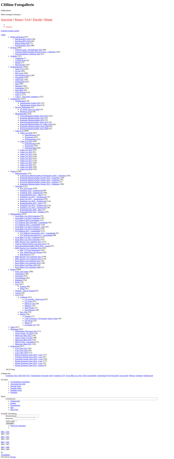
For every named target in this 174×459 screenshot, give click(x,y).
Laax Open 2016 (21, 353)
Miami (48, 19)
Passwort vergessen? (18, 426)
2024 (85, 376)
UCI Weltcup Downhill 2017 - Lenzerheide (36, 235)
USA (28, 19)
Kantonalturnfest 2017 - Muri (31, 195)
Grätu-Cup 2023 (26, 150)
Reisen (19, 19)
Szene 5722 (19, 69)
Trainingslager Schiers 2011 (30, 103)
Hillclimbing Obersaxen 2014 (26, 331)
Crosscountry (124, 376)
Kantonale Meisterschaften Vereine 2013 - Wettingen (39, 184)
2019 (24, 376)
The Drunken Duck (22, 75)
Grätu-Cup (19, 131)
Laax (17, 284)
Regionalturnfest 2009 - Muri (31, 210)
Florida (37, 19)
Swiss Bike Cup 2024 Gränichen (27, 216)
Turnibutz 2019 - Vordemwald (31, 191)
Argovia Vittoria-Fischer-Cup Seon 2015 (30, 244)
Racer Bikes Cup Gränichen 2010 (27, 263)
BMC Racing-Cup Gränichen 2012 (28, 259)
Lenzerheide (91, 376)
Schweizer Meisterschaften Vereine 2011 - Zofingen (39, 182)
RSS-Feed (14, 410)
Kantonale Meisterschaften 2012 (32, 118)
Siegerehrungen (30, 135)
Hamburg (18, 280)
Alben (3, 35)
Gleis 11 (18, 95)
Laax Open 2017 (21, 348)
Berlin (17, 282)
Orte (109, 376)
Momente (18, 86)
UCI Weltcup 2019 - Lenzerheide (27, 225)
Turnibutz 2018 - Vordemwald (31, 193)
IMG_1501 (5, 437)
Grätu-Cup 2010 (26, 169)
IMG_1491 (5, 442)
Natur (12, 327)
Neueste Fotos (15, 386)
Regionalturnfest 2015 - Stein (31, 203)
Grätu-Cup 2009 (26, 167)
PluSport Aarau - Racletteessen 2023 (28, 50)
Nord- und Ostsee (21, 272)
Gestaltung (19, 58)
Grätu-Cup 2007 (26, 165)
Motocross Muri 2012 (23, 344)
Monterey (28, 306)
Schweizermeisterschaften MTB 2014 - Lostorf (32, 246)
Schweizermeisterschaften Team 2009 (34, 129)
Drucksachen (20, 65)
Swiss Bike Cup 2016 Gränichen (27, 240)
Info (11, 407)
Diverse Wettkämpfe (22, 107)
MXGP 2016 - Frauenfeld (24, 342)
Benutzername (11, 416)
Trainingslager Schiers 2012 (30, 105)
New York (24, 312)
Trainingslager (20, 101)
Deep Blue (19, 90)
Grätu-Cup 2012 (26, 161)
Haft (16, 84)
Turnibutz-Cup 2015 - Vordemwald (33, 205)
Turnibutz (139, 376)
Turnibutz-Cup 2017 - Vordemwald (33, 197)
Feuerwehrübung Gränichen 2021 (27, 54)
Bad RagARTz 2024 (23, 41)
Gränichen (9, 376)
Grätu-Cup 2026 (26, 133)
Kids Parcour (25, 254)
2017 (29, 376)
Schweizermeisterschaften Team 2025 (34, 116)
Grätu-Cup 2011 (26, 163)
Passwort (9, 418)
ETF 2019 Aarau (26, 188)
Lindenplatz (19, 88)
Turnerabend (35, 376)
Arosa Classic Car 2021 (24, 338)
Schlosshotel (20, 82)
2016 (51, 376)
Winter (22, 289)
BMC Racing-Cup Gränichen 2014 (28, 248)
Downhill (114, 376)
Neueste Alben (15, 388)
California (23, 297)
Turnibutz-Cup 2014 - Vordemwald (33, 208)
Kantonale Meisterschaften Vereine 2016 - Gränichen (40, 178)
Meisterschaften (21, 114)
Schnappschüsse (31, 139)
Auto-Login (10, 421)
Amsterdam (19, 274)
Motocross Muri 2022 (23, 336)
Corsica (18, 293)
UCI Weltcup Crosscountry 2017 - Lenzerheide (37, 233)
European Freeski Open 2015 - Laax (28, 357)
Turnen (13, 171)
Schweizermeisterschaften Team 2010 (34, 122)
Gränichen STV (59, 376)
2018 (20, 376)
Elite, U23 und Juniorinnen (30, 250)
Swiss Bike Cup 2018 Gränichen (27, 229)
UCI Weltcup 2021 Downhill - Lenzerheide (31, 223)
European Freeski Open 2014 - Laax (28, 359)
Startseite (7, 19)
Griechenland (20, 278)
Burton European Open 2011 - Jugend (29, 365)
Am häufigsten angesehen (20, 382)
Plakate (18, 63)
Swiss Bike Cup (72, 376)
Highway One (30, 304)
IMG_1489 (5, 447)
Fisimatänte (19, 77)
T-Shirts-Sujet (20, 60)
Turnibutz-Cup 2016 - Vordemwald (33, 201)
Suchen (13, 403)
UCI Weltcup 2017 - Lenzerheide (27, 231)
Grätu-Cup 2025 (26, 141)
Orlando (28, 316)
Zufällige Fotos (16, 390)
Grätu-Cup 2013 (26, 159)
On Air (17, 71)
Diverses (13, 48)
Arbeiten (13, 56)
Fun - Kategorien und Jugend (31, 252)
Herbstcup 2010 (26, 112)
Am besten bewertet (17, 384)
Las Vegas (28, 301)
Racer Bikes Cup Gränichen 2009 (27, 267)
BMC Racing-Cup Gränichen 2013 (28, 257)
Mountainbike (15, 214)
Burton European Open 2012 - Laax (28, 363)
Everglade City (30, 325)
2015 (80, 376)
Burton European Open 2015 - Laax (28, 355)
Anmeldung (5, 455)
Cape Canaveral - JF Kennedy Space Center (41, 318)
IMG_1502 (5, 432)
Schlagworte (15, 401)
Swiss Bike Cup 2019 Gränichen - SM (29, 227)
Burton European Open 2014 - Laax (28, 361)
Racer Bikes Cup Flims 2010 (26, 265)
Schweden (19, 276)
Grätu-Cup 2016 (26, 152)
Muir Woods (29, 308)
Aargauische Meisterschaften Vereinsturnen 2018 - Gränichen (43, 176)
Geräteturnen (15, 99)
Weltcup (132, 376)
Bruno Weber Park (22, 43)
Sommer (23, 286)
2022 (16, 376)
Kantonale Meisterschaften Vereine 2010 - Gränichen (40, 180)
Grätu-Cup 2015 (26, 154)
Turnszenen (29, 137)
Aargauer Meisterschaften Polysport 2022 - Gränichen (35, 52)
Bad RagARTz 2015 (23, 45)
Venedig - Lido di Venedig (25, 291)
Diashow (9, 27)
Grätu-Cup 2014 (26, 156)
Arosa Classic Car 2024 (24, 333)
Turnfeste (18, 186)
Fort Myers (29, 321)
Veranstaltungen (16, 67)
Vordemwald (148, 376)
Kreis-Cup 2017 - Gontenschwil (32, 199)
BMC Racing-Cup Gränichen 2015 (28, 242)
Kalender (13, 392)
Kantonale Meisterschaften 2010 (32, 120)
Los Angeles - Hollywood (34, 299)
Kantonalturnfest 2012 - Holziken (32, 212)
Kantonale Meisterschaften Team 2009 (34, 127)
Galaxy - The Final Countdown (27, 97)
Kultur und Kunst (17, 37)
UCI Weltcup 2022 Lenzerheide (27, 220)
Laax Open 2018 (21, 350)
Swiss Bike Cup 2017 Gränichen (27, 237)
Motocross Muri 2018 (23, 340)
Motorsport (14, 329)
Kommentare (15, 405)
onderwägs (19, 80)
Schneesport (15, 346)
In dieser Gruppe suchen (10, 31)
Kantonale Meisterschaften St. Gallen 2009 (36, 124)
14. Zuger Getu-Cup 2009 (29, 109)
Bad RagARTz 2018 (23, 39)
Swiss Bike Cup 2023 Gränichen (27, 218)
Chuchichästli (20, 92)
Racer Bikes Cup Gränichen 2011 (27, 261)
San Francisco (30, 310)
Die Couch (19, 73)
